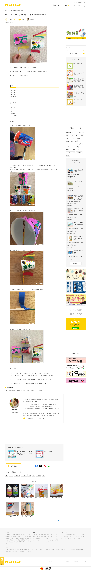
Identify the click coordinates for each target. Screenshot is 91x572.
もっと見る (75, 263)
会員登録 (67, 562)
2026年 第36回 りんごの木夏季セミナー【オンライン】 (78, 252)
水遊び (12, 538)
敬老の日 (79, 138)
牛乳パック (76, 149)
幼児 (34, 475)
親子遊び (23, 540)
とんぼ (67, 141)
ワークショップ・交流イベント (68, 536)
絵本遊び (29, 536)
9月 (76, 141)
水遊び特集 (57, 549)
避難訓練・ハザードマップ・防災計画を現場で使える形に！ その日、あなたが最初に (78, 197)
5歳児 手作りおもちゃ (71, 132)
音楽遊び (17, 538)
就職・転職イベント (71, 538)
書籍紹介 (46, 538)
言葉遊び (22, 538)
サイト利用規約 (74, 562)
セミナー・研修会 (65, 534)
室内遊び (23, 390)
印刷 (23, 19)
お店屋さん (69, 149)
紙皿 (82, 135)
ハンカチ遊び (17, 540)
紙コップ (39, 475)
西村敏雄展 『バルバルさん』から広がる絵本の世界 (78, 238)
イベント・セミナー (71, 53)
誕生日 (67, 155)
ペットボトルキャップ (71, 144)
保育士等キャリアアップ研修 (77, 534)
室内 (30, 475)
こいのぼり (17, 475)
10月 (72, 141)
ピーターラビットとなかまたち (78, 182)
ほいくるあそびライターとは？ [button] (33, 418)
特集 (7, 547)
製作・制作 (20, 10)
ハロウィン (69, 138)
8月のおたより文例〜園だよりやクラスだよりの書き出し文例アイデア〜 (78, 101)
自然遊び (23, 534)
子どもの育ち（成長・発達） (40, 534)
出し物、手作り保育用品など (22, 541)
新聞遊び (8, 536)
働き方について (40, 538)
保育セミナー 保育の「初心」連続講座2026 (78, 223)
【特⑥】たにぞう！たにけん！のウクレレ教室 (78, 210)
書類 (45, 536)
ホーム (6, 10)
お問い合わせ (51, 562)
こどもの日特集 (48, 451)
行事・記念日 (50, 536)
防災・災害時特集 (10, 549)
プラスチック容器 (70, 152)
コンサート (63, 538)
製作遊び (15, 10)
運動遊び (8, 538)
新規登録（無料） (81, 2)
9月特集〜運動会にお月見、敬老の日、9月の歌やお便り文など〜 (30, 549)
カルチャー (36, 541)
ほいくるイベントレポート (44, 540)
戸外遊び (13, 534)
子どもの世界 (51, 534)
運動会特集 (64, 549)
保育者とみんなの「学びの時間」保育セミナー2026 (78, 170)
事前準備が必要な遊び (36, 390)
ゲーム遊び (28, 534)
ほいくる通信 (55, 540)
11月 (74, 138)
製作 (44, 475)
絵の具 (77, 135)
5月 (7, 475)
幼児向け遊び (12, 390)
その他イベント (81, 538)
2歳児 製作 (81, 132)
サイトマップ (83, 562)
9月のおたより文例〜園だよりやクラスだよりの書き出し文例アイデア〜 (78, 65)
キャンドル (79, 152)
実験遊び (27, 538)
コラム (38, 536)
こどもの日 (24, 475)
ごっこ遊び (13, 536)
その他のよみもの (43, 541)
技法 (67, 135)
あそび (10, 10)
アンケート (52, 538)
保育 (42, 536)
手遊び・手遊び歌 (21, 536)
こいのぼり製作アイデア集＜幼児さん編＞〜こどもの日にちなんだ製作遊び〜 (24, 453)
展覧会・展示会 (80, 536)
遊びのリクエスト (60, 562)
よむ (67, 50)
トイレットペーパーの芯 (72, 146)
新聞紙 (80, 144)
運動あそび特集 (50, 549)
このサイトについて (41, 562)
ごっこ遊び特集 (71, 549)
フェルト (72, 135)
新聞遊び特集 (79, 549)
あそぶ (68, 47)
